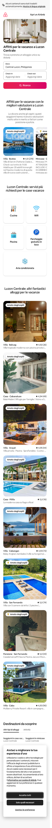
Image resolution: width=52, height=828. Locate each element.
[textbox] (14, 76)
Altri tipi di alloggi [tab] (11, 729)
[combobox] (25, 67)
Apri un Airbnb (37, 14)
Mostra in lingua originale (34, 6)
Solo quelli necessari (25, 802)
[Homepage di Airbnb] (5, 14)
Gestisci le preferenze (25, 810)
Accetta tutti (25, 795)
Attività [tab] (26, 729)
